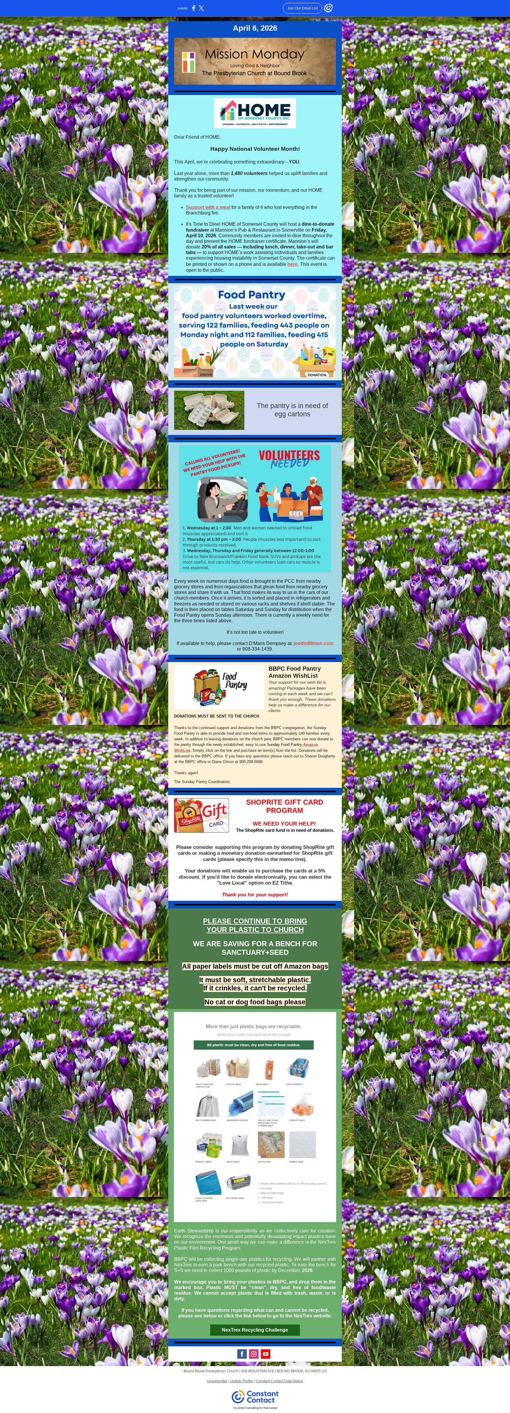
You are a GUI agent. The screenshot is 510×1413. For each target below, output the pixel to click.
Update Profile (241, 1381)
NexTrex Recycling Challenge (255, 1329)
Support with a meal (208, 207)
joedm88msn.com (314, 643)
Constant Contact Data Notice (279, 1381)
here (292, 264)
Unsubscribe (217, 1381)
